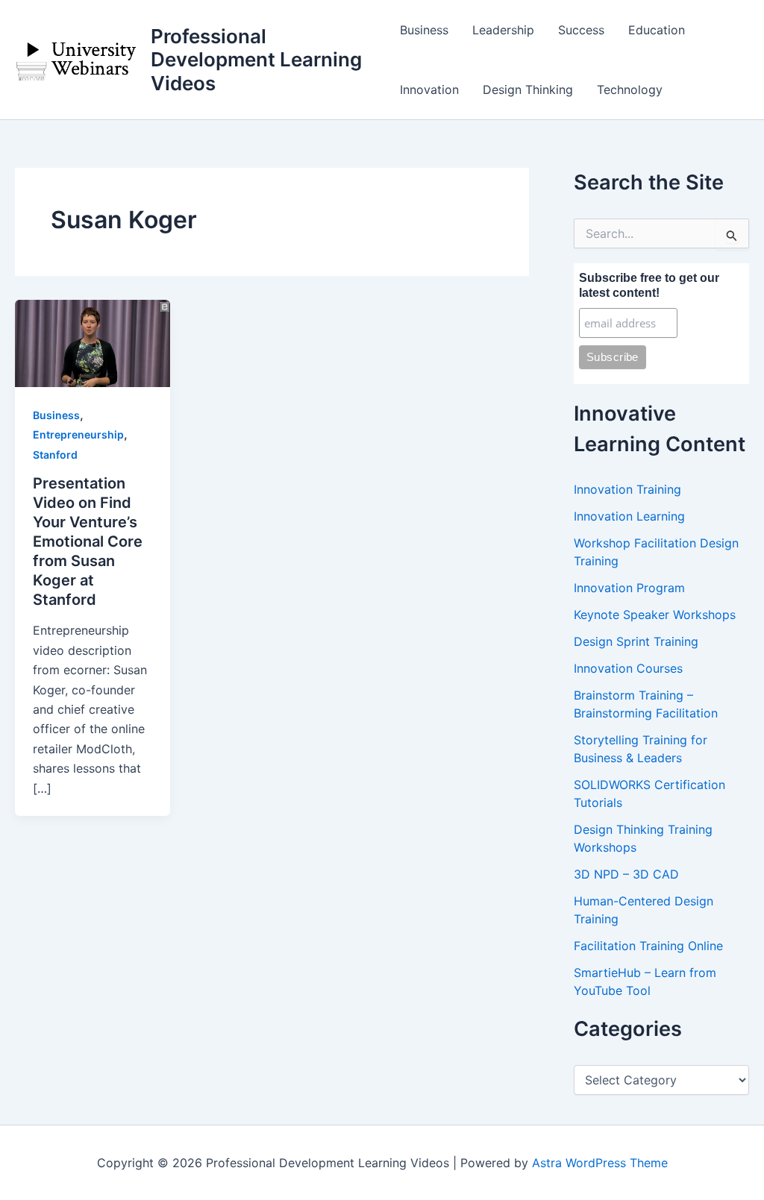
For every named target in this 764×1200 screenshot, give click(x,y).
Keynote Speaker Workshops (655, 614)
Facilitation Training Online (648, 945)
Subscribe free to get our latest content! (649, 285)
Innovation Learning (629, 516)
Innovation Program (629, 587)
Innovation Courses (628, 668)
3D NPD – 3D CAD (626, 874)
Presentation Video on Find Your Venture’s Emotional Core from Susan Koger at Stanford (88, 541)
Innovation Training (627, 489)
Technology (630, 89)
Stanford (55, 454)
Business (424, 29)
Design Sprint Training (636, 641)
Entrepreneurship (78, 434)
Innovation (429, 89)
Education (656, 29)
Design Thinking (528, 89)
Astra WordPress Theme (600, 1162)
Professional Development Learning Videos (256, 59)
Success (581, 29)
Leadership (503, 29)
